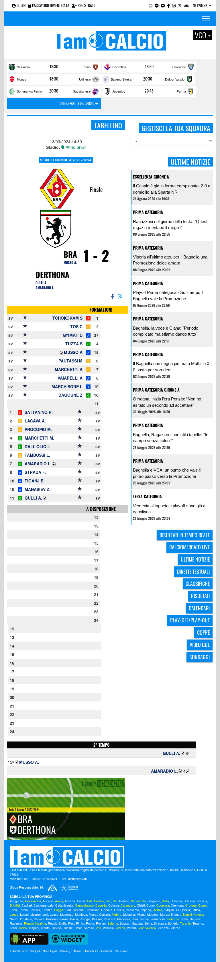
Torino (86, 67)
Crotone (191, 905)
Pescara (109, 919)
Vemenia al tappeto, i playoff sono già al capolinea (169, 508)
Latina (196, 909)
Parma (181, 91)
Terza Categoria (147, 496)
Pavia (74, 919)
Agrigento (16, 901)
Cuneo (202, 905)
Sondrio (173, 923)
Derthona (52, 274)
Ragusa (195, 919)
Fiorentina (119, 67)
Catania (113, 905)
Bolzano (189, 901)
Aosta (59, 901)
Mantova (81, 914)
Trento (45, 927)
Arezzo (70, 901)
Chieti (141, 905)
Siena (148, 923)
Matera (116, 914)
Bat (115, 901)
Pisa (135, 919)
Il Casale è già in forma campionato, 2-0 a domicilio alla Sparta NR (171, 188)
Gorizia (119, 909)
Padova (39, 919)
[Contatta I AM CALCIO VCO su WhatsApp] (150, 5)
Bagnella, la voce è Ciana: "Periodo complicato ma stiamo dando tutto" (165, 331)
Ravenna (16, 923)
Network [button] (200, 5)
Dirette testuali (193, 571)
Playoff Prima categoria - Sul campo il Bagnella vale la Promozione (168, 295)
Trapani (34, 927)
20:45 (149, 91)
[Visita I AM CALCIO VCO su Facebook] (168, 5)
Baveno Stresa (121, 79)
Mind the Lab (19, 878)
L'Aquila (169, 909)
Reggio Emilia (57, 923)
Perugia (85, 919)
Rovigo (101, 923)
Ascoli (80, 901)
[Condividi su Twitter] (120, 296)
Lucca (54, 914)
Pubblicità (91, 951)
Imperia (146, 909)
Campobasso (84, 905)
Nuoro (14, 919)
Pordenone (158, 919)
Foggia (59, 909)
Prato (184, 919)
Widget (35, 951)
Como (150, 905)
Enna (13, 909)
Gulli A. (41, 282)
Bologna (176, 901)
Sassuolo (23, 67)
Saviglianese (82, 91)
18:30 (54, 66)
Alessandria (33, 901)
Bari (108, 901)
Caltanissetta (64, 905)
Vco (98, 927)
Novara (198, 914)
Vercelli (120, 927)
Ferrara (35, 909)
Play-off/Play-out (190, 620)
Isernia (157, 909)
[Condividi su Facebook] (112, 296)
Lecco (24, 914)
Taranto (185, 923)
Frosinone (179, 67)
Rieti (71, 923)
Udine (78, 927)
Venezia (108, 927)
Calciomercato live (189, 547)
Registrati (86, 5)
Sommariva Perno (29, 91)
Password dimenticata (50, 5)
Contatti (106, 951)
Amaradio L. (45, 287)
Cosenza (162, 905)
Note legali (50, 951)
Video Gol (200, 644)
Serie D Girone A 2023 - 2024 (65, 160)
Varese (89, 927)
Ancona (48, 901)
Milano (141, 914)
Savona (137, 923)
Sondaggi (199, 657)
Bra (70, 254)
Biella (165, 901)
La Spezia (183, 909)
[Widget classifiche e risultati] (68, 938)
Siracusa (160, 923)
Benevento (138, 901)
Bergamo (154, 901)
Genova (106, 909)
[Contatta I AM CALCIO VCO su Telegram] (157, 5)
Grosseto (132, 909)
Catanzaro (128, 905)
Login (20, 5)
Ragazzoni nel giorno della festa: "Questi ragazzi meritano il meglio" (170, 224)
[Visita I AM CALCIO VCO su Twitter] (180, 5)
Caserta (101, 905)
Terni (13, 927)
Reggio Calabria (35, 923)
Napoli (187, 914)
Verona (132, 927)
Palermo (52, 919)
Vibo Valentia (147, 927)
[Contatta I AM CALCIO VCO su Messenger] (163, 5)
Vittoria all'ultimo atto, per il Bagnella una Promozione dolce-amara (170, 259)
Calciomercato (44, 905)
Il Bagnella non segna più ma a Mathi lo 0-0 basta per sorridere (172, 366)
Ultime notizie (195, 559)
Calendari (199, 608)
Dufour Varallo (174, 79)
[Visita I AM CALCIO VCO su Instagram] (174, 5)
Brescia (202, 901)
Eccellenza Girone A (151, 177)
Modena (152, 914)
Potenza (173, 919)
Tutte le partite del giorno (76, 103)
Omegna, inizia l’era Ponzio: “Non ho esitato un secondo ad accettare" (167, 401)
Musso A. (70, 262)
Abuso (77, 951)
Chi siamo (121, 951)
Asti (89, 901)
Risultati (200, 596)
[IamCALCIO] (110, 857)
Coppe (203, 632)
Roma (90, 923)
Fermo (23, 909)
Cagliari (26, 905)
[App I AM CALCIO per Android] (186, 5)
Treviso (56, 927)
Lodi (45, 914)
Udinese (85, 79)
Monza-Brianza (170, 914)
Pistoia (144, 919)
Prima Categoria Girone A (156, 390)
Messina (129, 914)
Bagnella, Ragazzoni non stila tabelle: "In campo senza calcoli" (170, 437)
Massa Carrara (99, 914)
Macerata (66, 914)
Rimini (80, 923)
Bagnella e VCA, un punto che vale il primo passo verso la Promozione (167, 473)
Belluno (124, 901)
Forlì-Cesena (74, 909)
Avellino (98, 901)
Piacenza (123, 919)
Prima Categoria (148, 212)
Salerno (112, 923)
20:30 (147, 79)
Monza (21, 79)
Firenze (47, 909)
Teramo (197, 923)
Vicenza (163, 927)
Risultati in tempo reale (185, 535)
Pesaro (97, 919)
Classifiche (198, 583)
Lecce (14, 914)
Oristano (26, 919)
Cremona (177, 905)
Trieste (68, 927)
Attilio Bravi (75, 147)
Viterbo (175, 927)
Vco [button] (201, 35)
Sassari (125, 923)
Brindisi (15, 905)
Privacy (65, 951)
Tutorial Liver (19, 951)
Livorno (35, 914)
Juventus (118, 91)
